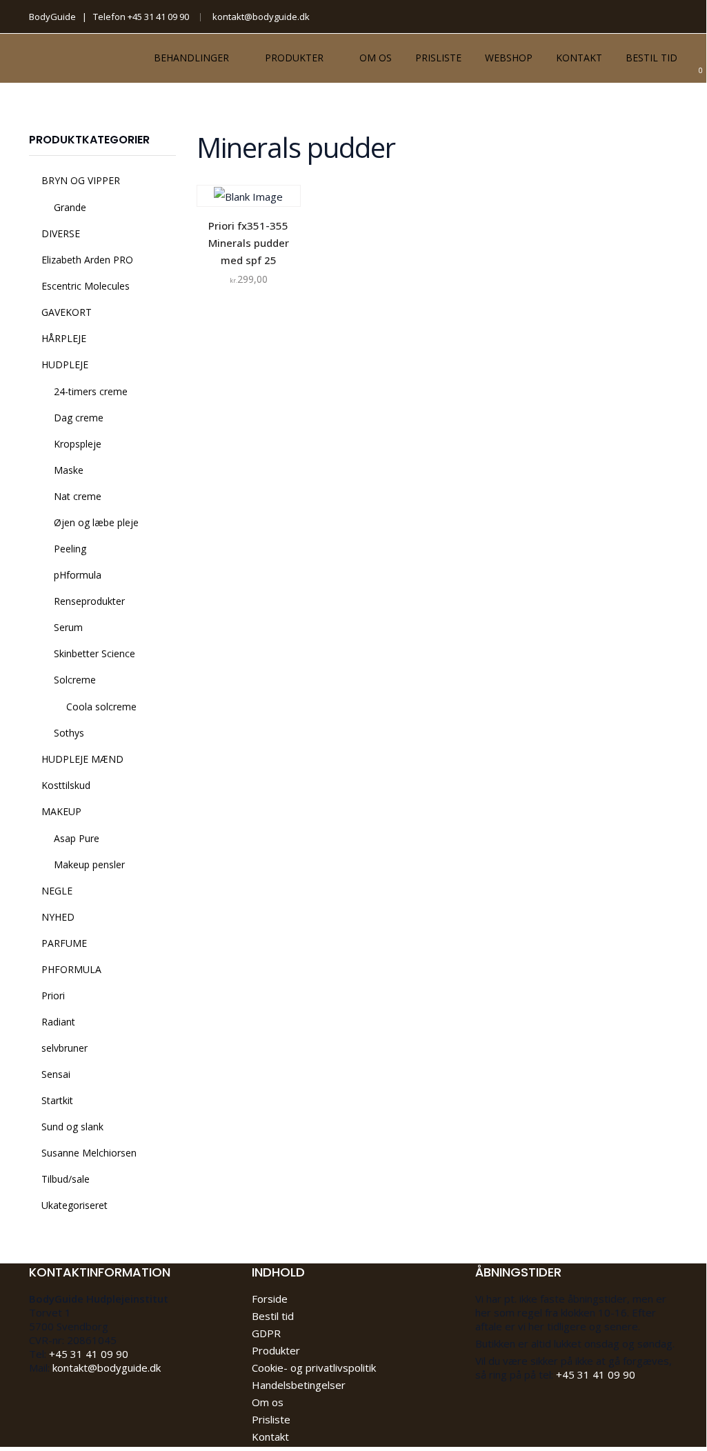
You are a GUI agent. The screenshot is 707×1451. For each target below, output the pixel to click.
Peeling (70, 548)
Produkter (294, 57)
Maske (68, 470)
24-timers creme (91, 391)
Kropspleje (77, 443)
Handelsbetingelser (299, 1385)
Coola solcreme (101, 706)
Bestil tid (651, 57)
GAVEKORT (66, 312)
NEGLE (56, 890)
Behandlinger (191, 57)
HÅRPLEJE (63, 338)
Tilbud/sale (65, 1178)
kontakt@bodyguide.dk (261, 16)
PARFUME (64, 943)
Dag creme (78, 417)
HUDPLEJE (64, 364)
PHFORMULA (71, 969)
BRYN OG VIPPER (80, 180)
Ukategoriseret (74, 1205)
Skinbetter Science (94, 653)
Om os (375, 57)
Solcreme (75, 679)
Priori (53, 995)
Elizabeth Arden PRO (87, 259)
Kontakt (579, 57)
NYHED (57, 916)
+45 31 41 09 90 (158, 16)
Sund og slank (72, 1126)
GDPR (266, 1333)
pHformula (77, 574)
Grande (70, 207)
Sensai (55, 1074)
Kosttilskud (65, 785)
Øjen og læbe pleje (96, 522)
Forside (270, 1298)
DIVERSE (60, 233)
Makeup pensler (89, 864)
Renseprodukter (89, 601)
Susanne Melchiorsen (89, 1152)
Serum (68, 627)
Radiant (58, 1021)
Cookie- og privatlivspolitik (314, 1367)
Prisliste (438, 57)
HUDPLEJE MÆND (82, 758)
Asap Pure (76, 838)
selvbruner (64, 1047)
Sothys (69, 732)
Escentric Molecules (85, 285)
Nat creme (77, 496)
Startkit (57, 1100)
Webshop (508, 57)
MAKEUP (61, 811)
